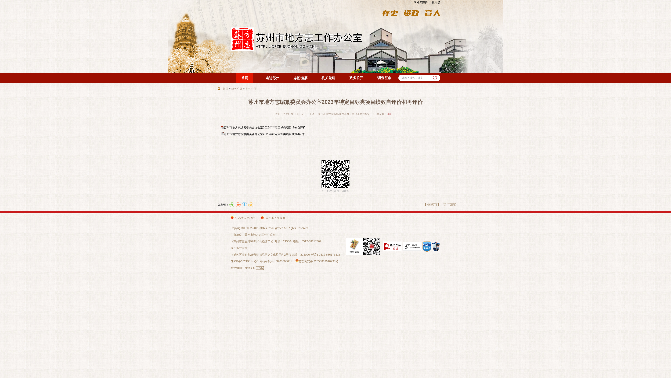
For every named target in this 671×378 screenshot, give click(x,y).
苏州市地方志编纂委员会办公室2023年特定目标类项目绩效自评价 (265, 127)
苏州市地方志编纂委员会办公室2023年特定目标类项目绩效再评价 (265, 134)
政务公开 (237, 88)
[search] (419, 78)
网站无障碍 (421, 2)
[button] (435, 78)
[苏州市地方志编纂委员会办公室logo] (297, 39)
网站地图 (236, 268)
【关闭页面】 (449, 204)
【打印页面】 (432, 204)
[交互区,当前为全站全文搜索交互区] (419, 78)
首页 (225, 88)
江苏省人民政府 (245, 217)
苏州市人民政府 (275, 217)
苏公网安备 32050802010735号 (318, 261)
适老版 (436, 2)
